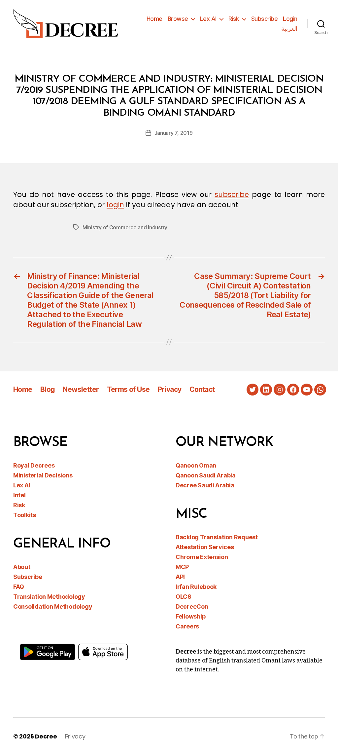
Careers (187, 626)
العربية (289, 28)
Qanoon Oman (196, 465)
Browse (178, 18)
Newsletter (81, 389)
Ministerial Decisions (42, 475)
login (115, 204)
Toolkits (24, 514)
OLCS (183, 596)
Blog (47, 389)
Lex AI (208, 18)
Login (290, 18)
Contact (202, 389)
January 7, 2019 (173, 133)
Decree (46, 736)
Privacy (170, 389)
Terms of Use (128, 389)
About (21, 566)
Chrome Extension (202, 556)
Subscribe (264, 18)
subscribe (232, 194)
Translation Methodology (49, 596)
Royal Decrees (34, 465)
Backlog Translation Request (217, 537)
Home (154, 18)
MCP (182, 566)
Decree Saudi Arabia (205, 485)
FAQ (18, 586)
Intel (19, 495)
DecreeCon (192, 606)
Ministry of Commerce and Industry (125, 227)
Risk (233, 18)
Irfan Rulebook (196, 586)
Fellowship (191, 616)
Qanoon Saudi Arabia (206, 475)
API (180, 576)
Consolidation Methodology (52, 606)
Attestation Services (205, 547)
